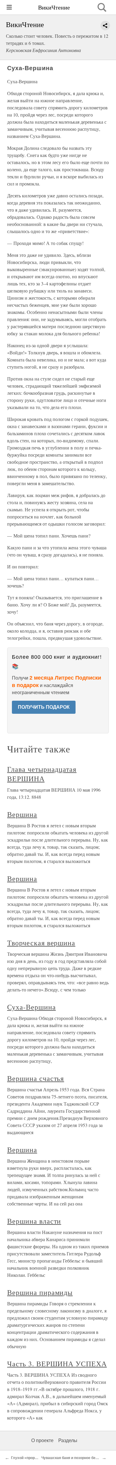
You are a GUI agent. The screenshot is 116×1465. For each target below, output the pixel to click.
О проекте (42, 1440)
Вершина (22, 814)
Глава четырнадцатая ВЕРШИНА (41, 773)
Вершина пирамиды (40, 1292)
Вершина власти (34, 1221)
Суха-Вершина (31, 1007)
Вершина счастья (35, 1078)
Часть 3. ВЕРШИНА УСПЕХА (57, 1363)
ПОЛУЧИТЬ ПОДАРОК (44, 707)
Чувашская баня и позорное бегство (73, 1458)
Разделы (67, 1440)
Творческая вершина (41, 942)
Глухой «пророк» (26, 1458)
